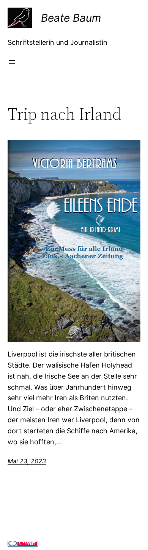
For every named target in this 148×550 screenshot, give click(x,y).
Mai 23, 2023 (27, 461)
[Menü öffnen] (12, 62)
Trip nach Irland (64, 114)
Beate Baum (71, 17)
